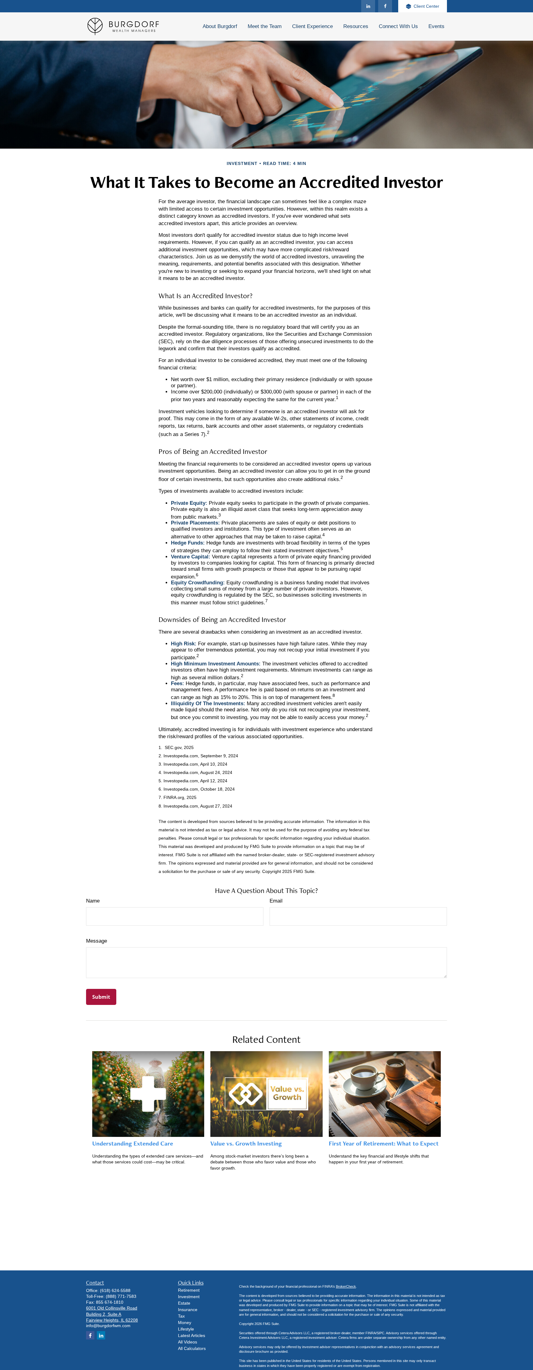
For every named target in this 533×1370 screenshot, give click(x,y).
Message (96, 941)
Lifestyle (186, 1329)
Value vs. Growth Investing (246, 1143)
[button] (220, 26)
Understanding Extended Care (132, 1143)
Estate (184, 1303)
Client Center (426, 6)
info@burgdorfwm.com (108, 1325)
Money (184, 1322)
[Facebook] (385, 6)
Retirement (189, 1290)
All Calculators (192, 1348)
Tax (181, 1316)
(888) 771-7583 (121, 1296)
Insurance (187, 1309)
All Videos (187, 1341)
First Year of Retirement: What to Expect (384, 1143)
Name (93, 901)
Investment (189, 1296)
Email (276, 901)
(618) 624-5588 (115, 1290)
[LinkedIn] (368, 6)
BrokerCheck (346, 1286)
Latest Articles (191, 1335)
